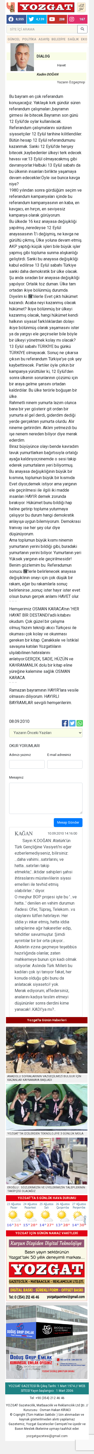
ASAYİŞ (43, 39)
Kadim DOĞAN (47, 74)
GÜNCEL (14, 39)
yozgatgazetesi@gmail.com (47, 1436)
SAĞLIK (73, 39)
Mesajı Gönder (68, 822)
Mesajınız (16, 777)
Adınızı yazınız (20, 755)
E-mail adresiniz (59, 755)
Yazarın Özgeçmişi (71, 82)
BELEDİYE (58, 39)
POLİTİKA (29, 39)
